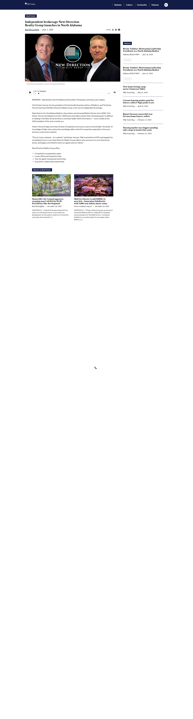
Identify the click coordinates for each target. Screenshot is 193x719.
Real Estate (30, 16)
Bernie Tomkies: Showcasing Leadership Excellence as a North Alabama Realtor (142, 50)
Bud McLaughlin (32, 30)
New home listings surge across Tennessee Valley (134, 88)
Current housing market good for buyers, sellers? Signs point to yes (138, 101)
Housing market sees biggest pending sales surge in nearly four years (140, 129)
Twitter (113, 29)
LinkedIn (116, 29)
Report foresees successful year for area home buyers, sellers (138, 115)
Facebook (119, 29)
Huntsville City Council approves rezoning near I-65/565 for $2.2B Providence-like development (47, 201)
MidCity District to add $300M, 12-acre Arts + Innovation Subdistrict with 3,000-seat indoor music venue (90, 201)
